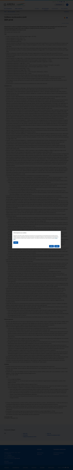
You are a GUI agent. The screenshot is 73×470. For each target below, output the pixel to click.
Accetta (57, 246)
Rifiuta (51, 246)
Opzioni (16, 242)
